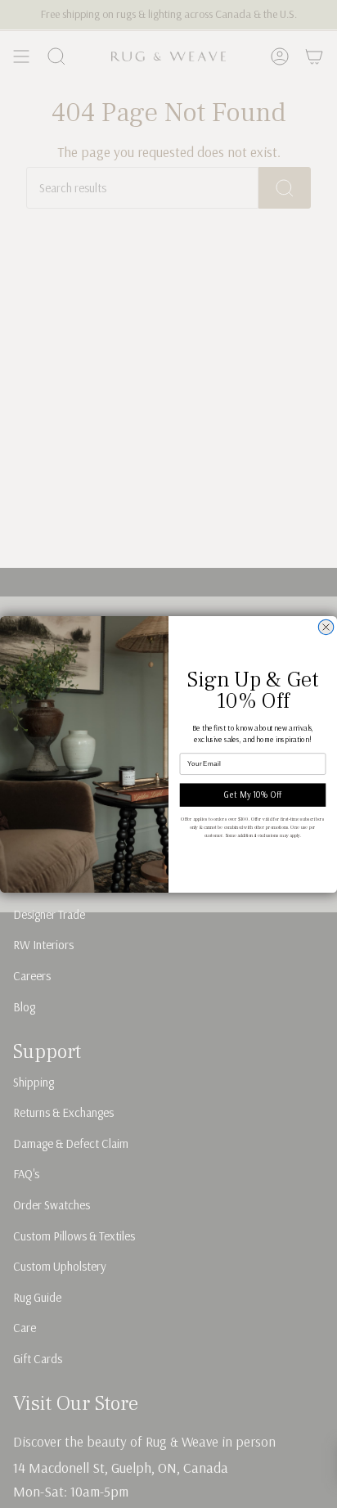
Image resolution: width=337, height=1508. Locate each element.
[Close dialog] (325, 626)
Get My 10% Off (252, 795)
